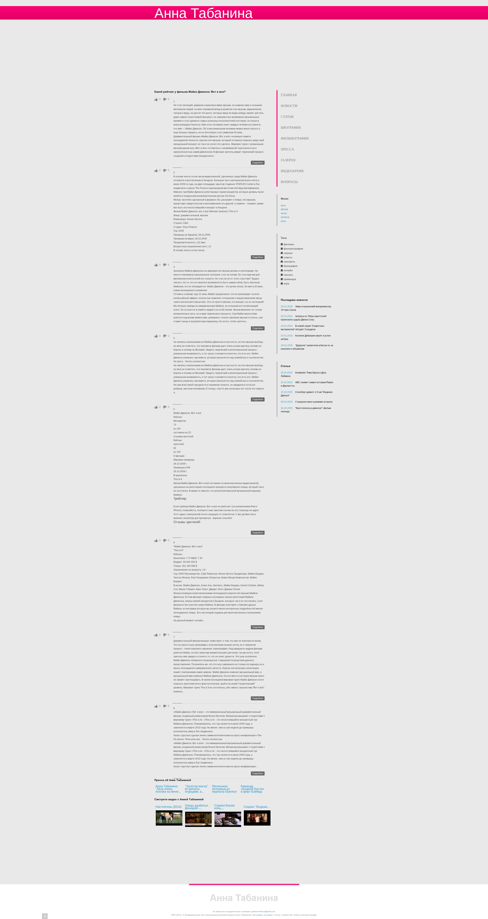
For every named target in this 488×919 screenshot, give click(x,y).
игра (286, 283)
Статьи (287, 117)
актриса (285, 217)
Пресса (287, 149)
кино (283, 205)
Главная (289, 95)
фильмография (293, 248)
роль (283, 221)
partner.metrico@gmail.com (263, 911)
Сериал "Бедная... (256, 806)
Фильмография (295, 138)
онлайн (288, 270)
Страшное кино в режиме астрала (313, 402)
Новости (289, 106)
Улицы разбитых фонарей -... (196, 807)
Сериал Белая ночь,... (224, 807)
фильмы (289, 244)
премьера (290, 279)
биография (291, 266)
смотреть (289, 261)
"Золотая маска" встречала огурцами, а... (196, 789)
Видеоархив (292, 171)
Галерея (288, 160)
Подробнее (257, 162)
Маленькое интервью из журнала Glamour (224, 789)
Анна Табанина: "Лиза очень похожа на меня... (168, 789)
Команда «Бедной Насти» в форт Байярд (252, 789)
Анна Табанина (203, 13)
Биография (291, 127)
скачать (288, 274)
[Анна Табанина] (244, 898)
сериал (288, 253)
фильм (284, 209)
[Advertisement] (244, 55)
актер (284, 213)
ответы (288, 257)
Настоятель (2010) (168, 806)
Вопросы (289, 182)
